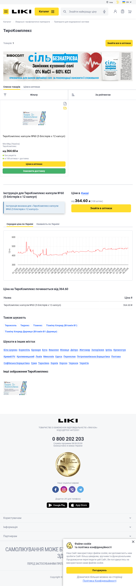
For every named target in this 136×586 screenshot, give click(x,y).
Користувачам (12, 518)
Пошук (65, 12)
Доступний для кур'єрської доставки (65, 108)
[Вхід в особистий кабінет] (115, 11)
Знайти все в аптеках (119, 43)
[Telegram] (80, 489)
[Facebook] (55, 489)
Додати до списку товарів (65, 104)
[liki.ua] (21, 11)
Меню (6, 11)
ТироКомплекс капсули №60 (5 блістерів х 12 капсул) (34, 136)
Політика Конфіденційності (99, 580)
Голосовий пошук (104, 11)
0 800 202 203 (68, 439)
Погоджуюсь (99, 570)
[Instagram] (64, 489)
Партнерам (10, 536)
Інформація (10, 527)
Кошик (130, 11)
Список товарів (122, 11)
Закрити (133, 542)
